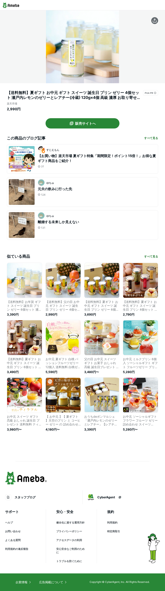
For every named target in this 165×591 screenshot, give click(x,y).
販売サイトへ (85, 123)
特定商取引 (113, 531)
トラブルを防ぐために (69, 561)
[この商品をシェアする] (154, 20)
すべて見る (151, 138)
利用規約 (112, 522)
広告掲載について (51, 582)
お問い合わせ (13, 531)
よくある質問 (13, 540)
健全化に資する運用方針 (70, 522)
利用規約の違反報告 (16, 548)
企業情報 (21, 582)
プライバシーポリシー (69, 531)
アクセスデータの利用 (69, 540)
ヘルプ (9, 522)
